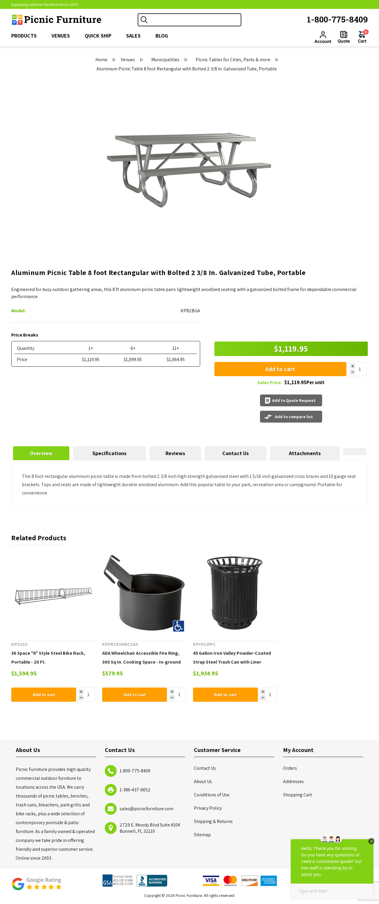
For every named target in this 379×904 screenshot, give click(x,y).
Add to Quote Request (294, 400)
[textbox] (195, 20)
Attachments (305, 453)
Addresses (293, 781)
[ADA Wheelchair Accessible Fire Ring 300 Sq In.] (144, 593)
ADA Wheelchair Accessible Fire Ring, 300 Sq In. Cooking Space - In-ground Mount (141, 662)
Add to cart (280, 369)
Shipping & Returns (213, 821)
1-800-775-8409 (337, 19)
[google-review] (36, 887)
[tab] (41, 453)
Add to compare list (294, 416)
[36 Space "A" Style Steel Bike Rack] (53, 593)
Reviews (175, 453)
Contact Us (235, 453)
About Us (203, 781)
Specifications (109, 453)
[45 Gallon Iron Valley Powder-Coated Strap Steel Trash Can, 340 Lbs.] (235, 593)
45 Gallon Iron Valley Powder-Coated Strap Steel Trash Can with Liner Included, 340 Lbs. (232, 662)
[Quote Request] (344, 37)
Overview (41, 453)
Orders (290, 768)
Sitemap (202, 835)
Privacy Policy (208, 808)
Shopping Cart (297, 795)
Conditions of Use (211, 795)
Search (144, 20)
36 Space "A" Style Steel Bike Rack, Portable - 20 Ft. (48, 657)
